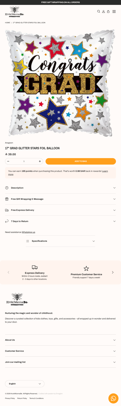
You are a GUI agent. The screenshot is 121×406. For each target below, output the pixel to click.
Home (7, 23)
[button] (108, 11)
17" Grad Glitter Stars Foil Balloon (29, 23)
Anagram (9, 143)
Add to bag (81, 161)
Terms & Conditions (36, 398)
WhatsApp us (28, 232)
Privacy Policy (10, 398)
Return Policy (22, 398)
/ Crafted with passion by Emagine (50, 393)
